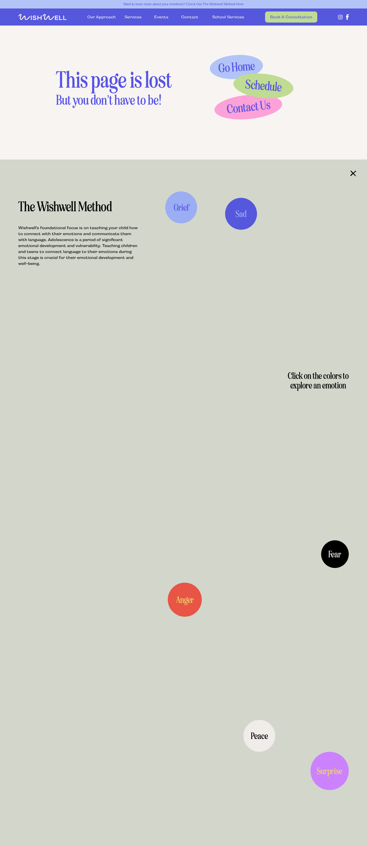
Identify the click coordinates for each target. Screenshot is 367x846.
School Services (225, 17)
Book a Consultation (291, 17)
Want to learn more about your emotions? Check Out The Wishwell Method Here (183, 4)
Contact (189, 17)
